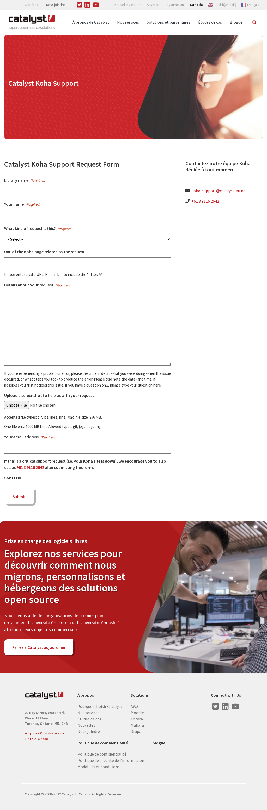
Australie (153, 5)
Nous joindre (55, 5)
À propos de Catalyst (90, 22)
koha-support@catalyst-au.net (219, 190)
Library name (24, 180)
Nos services (128, 22)
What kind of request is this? (38, 228)
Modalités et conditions (98, 766)
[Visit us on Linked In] (87, 4)
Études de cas (210, 22)
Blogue (236, 22)
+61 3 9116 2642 (30, 467)
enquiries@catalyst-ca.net (45, 733)
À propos (85, 695)
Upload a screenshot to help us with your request (49, 395)
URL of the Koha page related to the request (44, 251)
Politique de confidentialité (102, 742)
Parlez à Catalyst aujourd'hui (38, 647)
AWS (134, 706)
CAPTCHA (12, 477)
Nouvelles (86, 724)
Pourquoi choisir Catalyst (99, 706)
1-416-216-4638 (36, 738)
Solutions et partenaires (168, 22)
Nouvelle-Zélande (128, 5)
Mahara (137, 724)
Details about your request (37, 285)
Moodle (137, 712)
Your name (22, 204)
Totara (137, 718)
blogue (159, 742)
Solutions (140, 695)
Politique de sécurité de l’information (110, 760)
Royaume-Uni (175, 5)
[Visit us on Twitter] (79, 4)
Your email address (29, 436)
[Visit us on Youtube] (96, 4)
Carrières (31, 5)
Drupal (137, 731)
